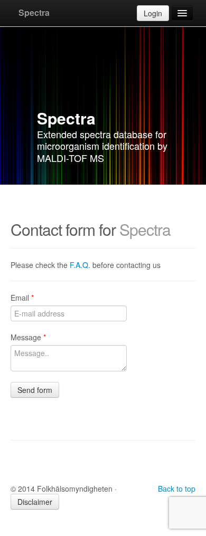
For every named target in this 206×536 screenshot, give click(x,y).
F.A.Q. (80, 265)
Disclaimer (34, 501)
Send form (34, 390)
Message (28, 337)
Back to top (176, 488)
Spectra (34, 12)
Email (22, 297)
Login (153, 13)
